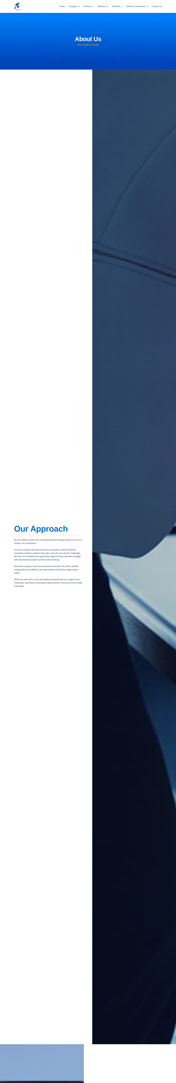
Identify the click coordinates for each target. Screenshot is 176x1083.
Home (62, 6)
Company (73, 6)
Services (87, 6)
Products (116, 6)
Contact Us (157, 6)
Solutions (101, 6)
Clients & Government (136, 6)
